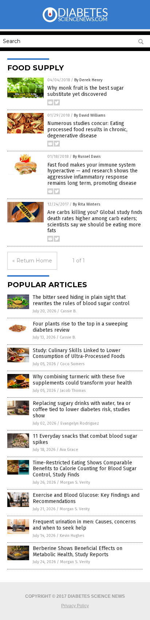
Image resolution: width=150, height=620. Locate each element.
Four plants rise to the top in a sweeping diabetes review (80, 327)
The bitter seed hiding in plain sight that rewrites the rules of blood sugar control (81, 300)
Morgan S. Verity (75, 482)
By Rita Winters (86, 204)
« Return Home (32, 260)
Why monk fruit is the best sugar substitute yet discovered (85, 91)
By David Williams (89, 115)
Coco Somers (72, 364)
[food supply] (75, 21)
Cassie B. (68, 311)
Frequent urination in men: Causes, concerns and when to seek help (84, 525)
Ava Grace (69, 449)
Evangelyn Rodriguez (79, 423)
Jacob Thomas (73, 390)
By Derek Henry (88, 80)
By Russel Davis (86, 156)
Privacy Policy (75, 605)
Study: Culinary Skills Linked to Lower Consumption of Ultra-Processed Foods (79, 353)
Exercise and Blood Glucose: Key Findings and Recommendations (86, 498)
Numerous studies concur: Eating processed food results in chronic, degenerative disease (87, 129)
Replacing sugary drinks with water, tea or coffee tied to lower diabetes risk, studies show (82, 409)
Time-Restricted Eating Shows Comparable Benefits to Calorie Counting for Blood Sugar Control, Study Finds (85, 469)
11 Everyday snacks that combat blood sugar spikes (85, 439)
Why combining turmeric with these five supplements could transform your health (82, 380)
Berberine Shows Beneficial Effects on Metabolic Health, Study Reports (77, 551)
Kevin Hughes (72, 535)
